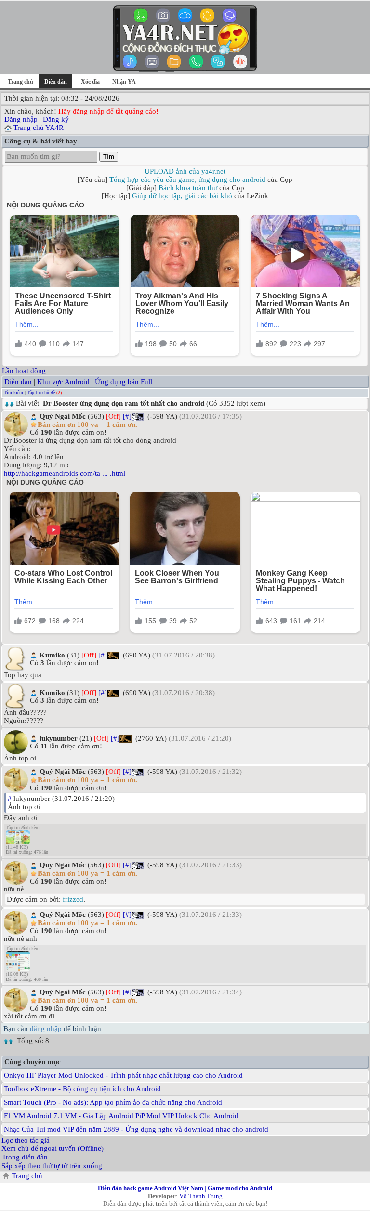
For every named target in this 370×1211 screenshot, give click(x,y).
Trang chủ (20, 81)
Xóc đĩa (90, 81)
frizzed (73, 899)
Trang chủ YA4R (38, 127)
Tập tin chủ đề (41, 392)
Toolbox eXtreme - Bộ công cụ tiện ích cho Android (82, 1089)
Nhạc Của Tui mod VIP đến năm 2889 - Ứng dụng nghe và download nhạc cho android (136, 1129)
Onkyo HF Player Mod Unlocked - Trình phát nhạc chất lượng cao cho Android (123, 1075)
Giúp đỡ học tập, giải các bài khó (182, 196)
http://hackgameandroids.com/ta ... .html (64, 473)
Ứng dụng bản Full (123, 382)
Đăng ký (56, 119)
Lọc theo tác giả (25, 1140)
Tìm (108, 156)
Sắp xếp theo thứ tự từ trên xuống (51, 1166)
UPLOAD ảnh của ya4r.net (185, 171)
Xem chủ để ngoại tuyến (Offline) (52, 1148)
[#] (127, 416)
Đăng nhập (21, 119)
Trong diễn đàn (25, 1157)
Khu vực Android (63, 382)
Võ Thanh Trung (201, 1195)
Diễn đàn (18, 382)
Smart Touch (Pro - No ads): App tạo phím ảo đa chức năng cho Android (113, 1102)
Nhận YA (124, 81)
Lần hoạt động (24, 370)
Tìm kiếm (13, 392)
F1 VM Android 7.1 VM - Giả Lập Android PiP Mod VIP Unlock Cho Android (121, 1116)
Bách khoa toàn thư (188, 188)
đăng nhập (46, 1028)
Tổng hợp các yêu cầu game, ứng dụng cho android (187, 179)
